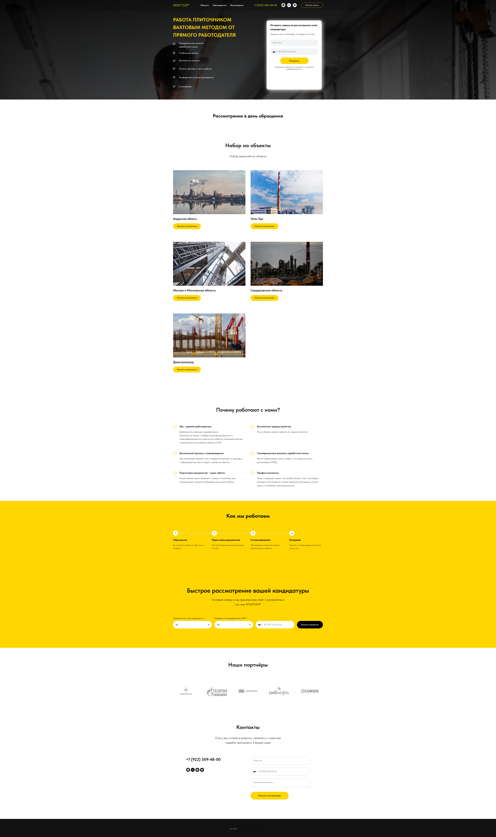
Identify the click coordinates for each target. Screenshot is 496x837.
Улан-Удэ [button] (257, 219)
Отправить (294, 61)
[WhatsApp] (283, 5)
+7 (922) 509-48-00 (265, 5)
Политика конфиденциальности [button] (252, 829)
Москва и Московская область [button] (194, 290)
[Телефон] (193, 770)
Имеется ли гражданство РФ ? (230, 618)
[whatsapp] (188, 770)
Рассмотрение (236, 5)
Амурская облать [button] (185, 219)
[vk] (289, 5)
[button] (312, 5)
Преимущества (219, 5)
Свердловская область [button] (266, 290)
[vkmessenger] (197, 770)
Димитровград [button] (183, 362)
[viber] (295, 5)
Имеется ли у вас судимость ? (189, 618)
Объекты (204, 5)
